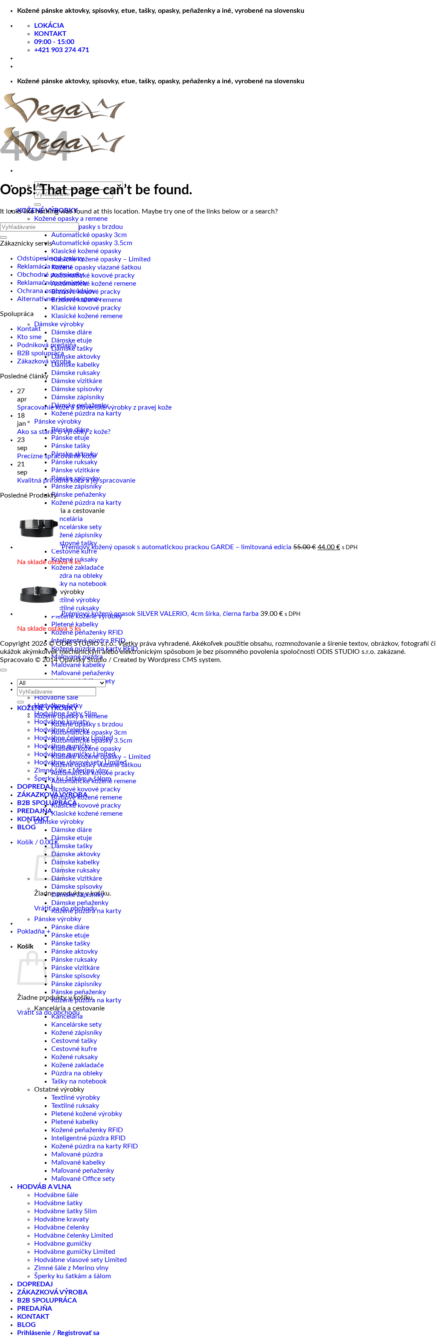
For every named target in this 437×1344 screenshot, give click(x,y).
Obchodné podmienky (50, 274)
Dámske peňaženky (79, 902)
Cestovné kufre (74, 551)
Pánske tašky (70, 445)
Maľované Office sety (83, 1178)
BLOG (26, 827)
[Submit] (37, 204)
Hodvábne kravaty (61, 1219)
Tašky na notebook (79, 583)
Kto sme (29, 337)
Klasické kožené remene (86, 316)
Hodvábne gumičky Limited (74, 1251)
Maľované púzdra (77, 1154)
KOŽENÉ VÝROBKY (47, 708)
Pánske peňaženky (78, 494)
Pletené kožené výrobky (86, 1113)
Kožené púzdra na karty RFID (94, 1146)
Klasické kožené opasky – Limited (101, 259)
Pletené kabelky (74, 1122)
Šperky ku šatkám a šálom (72, 1276)
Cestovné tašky (74, 1040)
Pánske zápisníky (76, 486)
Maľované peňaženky (82, 673)
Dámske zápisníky (77, 397)
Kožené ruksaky (74, 1057)
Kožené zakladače (77, 567)
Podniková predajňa (46, 345)
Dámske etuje (71, 340)
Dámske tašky (72, 846)
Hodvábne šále (56, 697)
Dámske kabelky (75, 364)
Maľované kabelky (78, 665)
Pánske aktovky (74, 951)
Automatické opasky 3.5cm (91, 243)
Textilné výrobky (75, 600)
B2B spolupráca (40, 353)
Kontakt (29, 328)
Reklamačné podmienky (52, 282)
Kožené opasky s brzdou (87, 226)
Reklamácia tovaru (44, 266)
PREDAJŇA (34, 811)
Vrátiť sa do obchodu (48, 1012)
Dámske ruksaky (75, 372)
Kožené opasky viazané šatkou (96, 267)
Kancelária (67, 518)
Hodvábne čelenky (61, 1227)
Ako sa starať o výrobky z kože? (64, 431)
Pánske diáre (70, 927)
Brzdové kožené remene (86, 797)
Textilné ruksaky (75, 608)
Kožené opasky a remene (71, 218)
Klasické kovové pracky (86, 308)
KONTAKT (33, 819)
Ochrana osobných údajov (56, 290)
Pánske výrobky (57, 421)
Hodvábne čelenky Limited (73, 1235)
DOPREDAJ (35, 786)
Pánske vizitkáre (75, 470)
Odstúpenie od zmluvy (50, 258)
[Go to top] (3, 670)
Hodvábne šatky (58, 1203)
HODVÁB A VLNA (44, 1186)
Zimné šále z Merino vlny (71, 1268)
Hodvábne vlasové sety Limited (80, 1259)
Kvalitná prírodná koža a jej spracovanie (76, 480)
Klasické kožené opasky (86, 251)
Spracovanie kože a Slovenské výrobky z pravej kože (94, 407)
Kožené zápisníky (76, 535)
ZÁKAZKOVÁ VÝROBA (52, 1292)
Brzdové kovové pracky (85, 789)
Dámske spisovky (76, 389)
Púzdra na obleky (76, 575)
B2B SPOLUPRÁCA (47, 802)
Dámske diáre (71, 332)
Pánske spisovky (75, 975)
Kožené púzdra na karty (86, 413)
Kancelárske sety (76, 527)
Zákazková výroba (44, 361)
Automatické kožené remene (93, 283)
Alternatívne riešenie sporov (59, 299)
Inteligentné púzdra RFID (88, 1138)
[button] (37, 842)
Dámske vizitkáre (76, 381)
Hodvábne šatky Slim (65, 1211)
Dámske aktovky (75, 356)
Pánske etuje (70, 437)
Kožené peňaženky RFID (87, 632)
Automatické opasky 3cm (89, 234)
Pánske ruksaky (74, 462)
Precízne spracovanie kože (56, 456)
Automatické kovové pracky (92, 275)
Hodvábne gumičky (62, 1243)
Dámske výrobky (59, 324)
